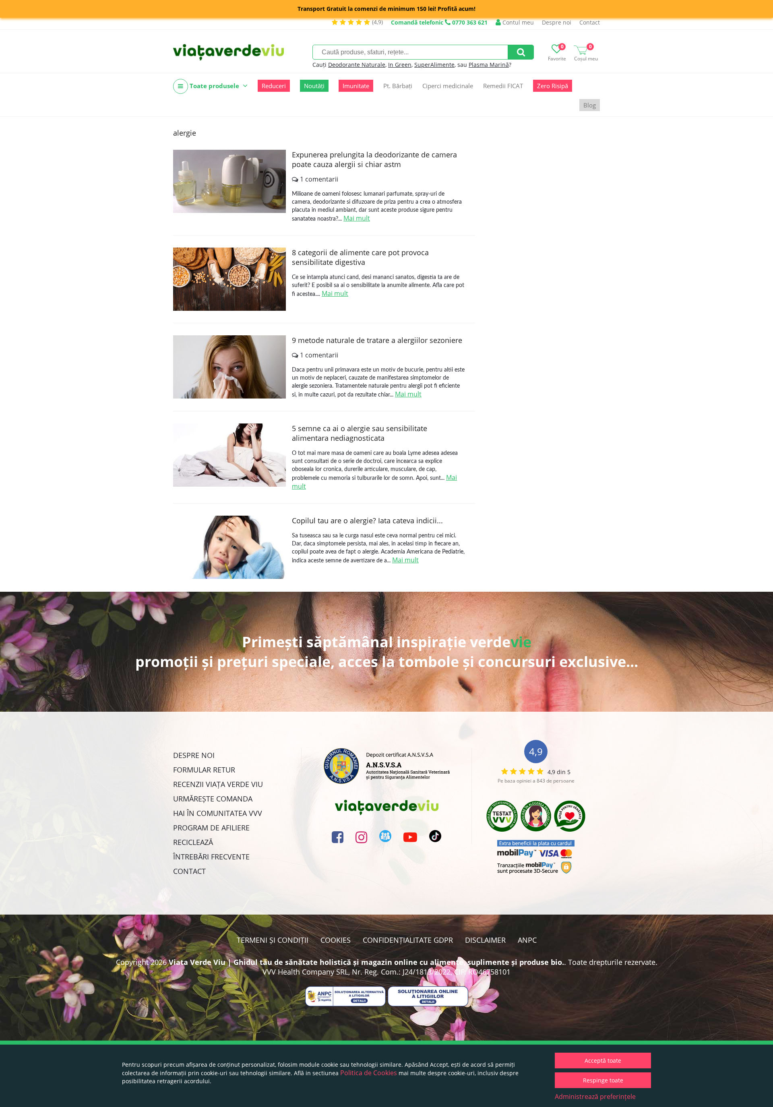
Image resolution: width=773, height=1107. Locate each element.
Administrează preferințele (595, 1096)
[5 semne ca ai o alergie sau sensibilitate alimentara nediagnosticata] (229, 455)
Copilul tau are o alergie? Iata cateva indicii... (367, 520)
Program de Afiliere (211, 827)
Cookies (335, 940)
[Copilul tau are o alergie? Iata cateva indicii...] (229, 547)
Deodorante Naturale (356, 64)
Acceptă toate (603, 1060)
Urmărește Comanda (212, 798)
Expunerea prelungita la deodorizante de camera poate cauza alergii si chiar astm (374, 159)
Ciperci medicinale (447, 86)
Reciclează (193, 842)
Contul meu (517, 22)
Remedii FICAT (503, 86)
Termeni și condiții (272, 940)
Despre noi (556, 22)
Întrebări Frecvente (211, 856)
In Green (399, 64)
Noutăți (314, 86)
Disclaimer (485, 940)
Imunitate (356, 86)
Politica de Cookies (368, 1072)
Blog (589, 105)
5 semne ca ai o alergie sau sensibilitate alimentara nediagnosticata (359, 433)
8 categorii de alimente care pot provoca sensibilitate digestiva (360, 257)
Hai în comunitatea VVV (217, 813)
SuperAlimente (434, 64)
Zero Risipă (552, 86)
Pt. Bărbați (397, 86)
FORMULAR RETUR (204, 769)
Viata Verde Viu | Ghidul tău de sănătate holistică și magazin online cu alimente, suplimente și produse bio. (366, 962)
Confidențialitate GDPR (408, 940)
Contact (589, 22)
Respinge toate (603, 1080)
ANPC (527, 940)
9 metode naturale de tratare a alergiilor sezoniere (377, 340)
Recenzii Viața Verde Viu (218, 784)
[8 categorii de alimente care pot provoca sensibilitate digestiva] (229, 279)
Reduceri (274, 86)
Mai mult (356, 218)
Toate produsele (214, 86)
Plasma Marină (489, 64)
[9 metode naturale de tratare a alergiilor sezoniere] (229, 367)
